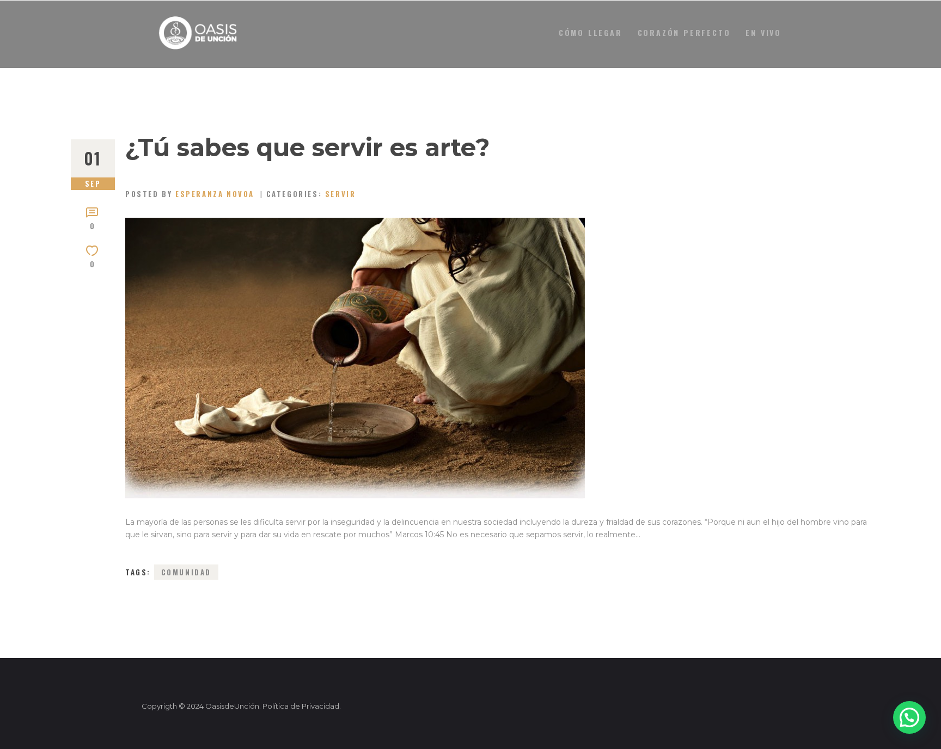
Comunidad (186, 572)
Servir (340, 193)
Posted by (189, 193)
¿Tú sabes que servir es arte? (307, 147)
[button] (909, 717)
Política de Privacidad (300, 706)
